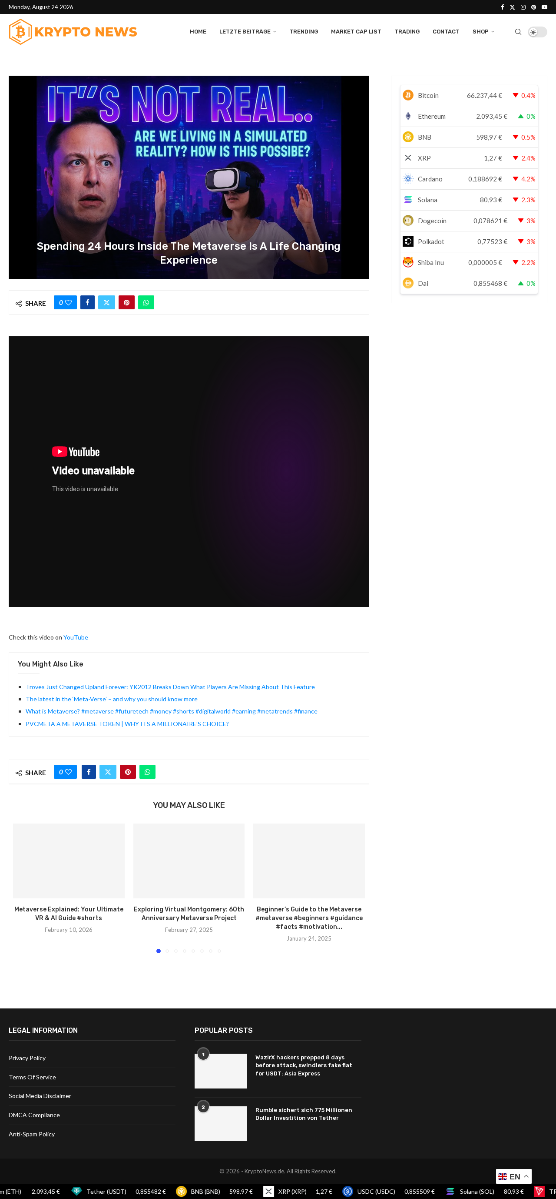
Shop (481, 31)
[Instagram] (523, 7)
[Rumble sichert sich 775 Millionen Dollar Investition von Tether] (221, 1123)
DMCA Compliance (34, 1115)
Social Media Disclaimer (40, 1095)
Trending (303, 31)
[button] (24, 888)
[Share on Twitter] (106, 302)
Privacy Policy (27, 1058)
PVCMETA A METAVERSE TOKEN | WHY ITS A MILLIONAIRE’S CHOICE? (127, 723)
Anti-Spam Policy (32, 1134)
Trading (407, 31)
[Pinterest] (533, 7)
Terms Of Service (32, 1077)
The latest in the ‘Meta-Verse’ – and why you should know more (112, 699)
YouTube (75, 637)
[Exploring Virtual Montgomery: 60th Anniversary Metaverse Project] (189, 861)
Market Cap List (356, 31)
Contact (446, 31)
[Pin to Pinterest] (127, 302)
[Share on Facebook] (87, 302)
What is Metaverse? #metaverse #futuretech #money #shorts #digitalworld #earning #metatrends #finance (172, 711)
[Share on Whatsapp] (146, 302)
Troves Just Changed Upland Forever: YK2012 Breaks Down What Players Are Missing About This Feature (170, 686)
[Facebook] (502, 7)
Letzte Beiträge (245, 31)
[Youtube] (544, 7)
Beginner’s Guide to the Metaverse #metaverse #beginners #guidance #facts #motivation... (309, 918)
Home (198, 31)
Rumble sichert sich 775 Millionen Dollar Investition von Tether (303, 1114)
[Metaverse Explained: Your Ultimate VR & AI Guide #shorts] (69, 861)
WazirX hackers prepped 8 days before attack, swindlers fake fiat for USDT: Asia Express (303, 1065)
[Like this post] (68, 302)
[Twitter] (512, 7)
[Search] (518, 31)
